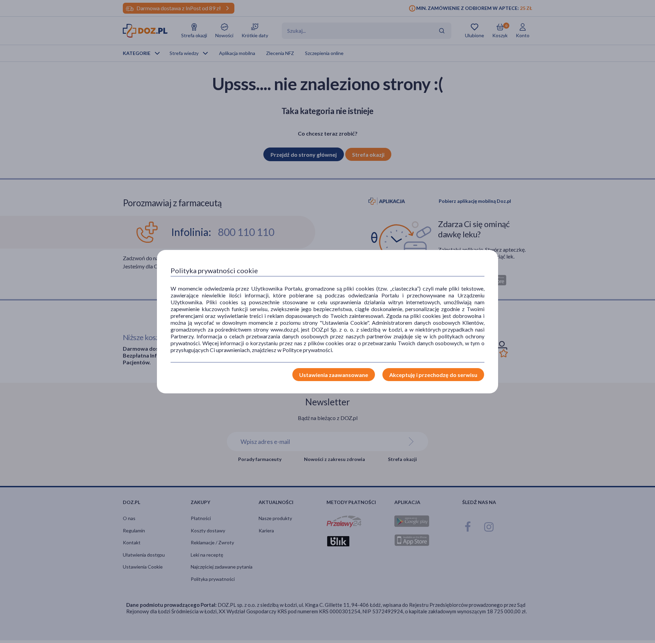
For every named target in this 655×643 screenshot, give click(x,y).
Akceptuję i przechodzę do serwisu (433, 375)
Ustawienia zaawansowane (333, 375)
